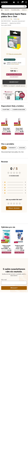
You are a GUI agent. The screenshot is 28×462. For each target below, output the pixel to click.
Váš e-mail (4, 279)
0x (11, 19)
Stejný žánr (5, 109)
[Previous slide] (5, 40)
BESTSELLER (4, 125)
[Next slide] (23, 40)
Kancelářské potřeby (15, 9)
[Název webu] (4, 2)
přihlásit (14, 288)
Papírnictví (7, 9)
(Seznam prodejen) (15, 64)
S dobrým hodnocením (18, 109)
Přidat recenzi (14, 208)
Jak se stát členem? (14, 76)
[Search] (24, 6)
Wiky (18, 19)
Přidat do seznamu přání (15, 54)
